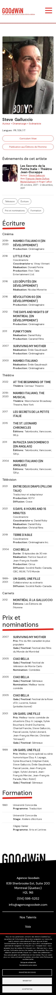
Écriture (25, 201)
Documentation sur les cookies (28, 965)
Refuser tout (27, 981)
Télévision (10, 201)
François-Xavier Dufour (37, 178)
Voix (28, 927)
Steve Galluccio (37, 175)
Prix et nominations (15, 210)
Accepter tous (27, 989)
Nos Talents (28, 917)
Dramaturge (19, 123)
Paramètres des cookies (27, 972)
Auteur (6, 123)
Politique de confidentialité (28, 962)
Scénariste (35, 123)
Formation (36, 210)
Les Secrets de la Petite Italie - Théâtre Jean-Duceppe (36, 169)
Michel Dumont (28, 181)
